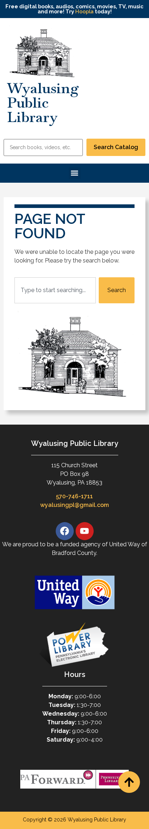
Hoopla (84, 11)
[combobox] (55, 290)
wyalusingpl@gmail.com (74, 505)
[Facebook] (65, 531)
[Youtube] (85, 531)
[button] (75, 173)
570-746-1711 (74, 496)
